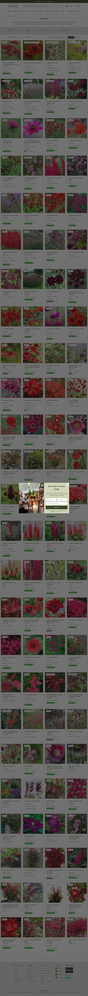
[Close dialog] (67, 484)
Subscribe (56, 507)
